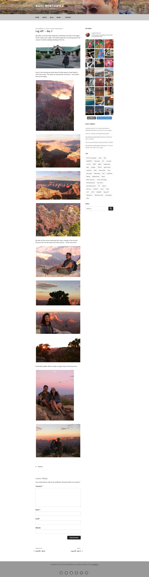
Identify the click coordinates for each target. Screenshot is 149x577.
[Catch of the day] (89, 91)
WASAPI (98, 192)
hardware (89, 170)
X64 (87, 198)
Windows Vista (99, 195)
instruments (102, 170)
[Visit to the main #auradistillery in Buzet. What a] (89, 72)
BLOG (51, 17)
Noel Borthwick (50, 6)
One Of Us (100, 182)
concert (88, 164)
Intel (109, 170)
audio (99, 158)
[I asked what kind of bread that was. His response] (109, 91)
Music (103, 176)
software (95, 189)
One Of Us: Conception (105, 130)
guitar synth (107, 167)
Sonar (102, 189)
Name (38, 510)
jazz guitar (89, 173)
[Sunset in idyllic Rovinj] (99, 72)
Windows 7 (89, 195)
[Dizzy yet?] (109, 72)
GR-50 (100, 167)
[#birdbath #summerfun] (109, 53)
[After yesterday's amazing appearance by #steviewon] (89, 53)
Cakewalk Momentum (103, 133)
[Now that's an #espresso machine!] (109, 81)
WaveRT (106, 192)
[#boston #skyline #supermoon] (109, 101)
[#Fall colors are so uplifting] (109, 43)
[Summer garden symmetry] (99, 43)
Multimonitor (95, 176)
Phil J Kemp (88, 142)
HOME (37, 17)
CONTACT (68, 17)
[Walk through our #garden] (89, 43)
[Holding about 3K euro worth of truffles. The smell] (89, 62)
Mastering (97, 173)
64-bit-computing (91, 158)
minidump (109, 173)
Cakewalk (97, 161)
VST (87, 192)
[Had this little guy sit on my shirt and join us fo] (99, 53)
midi (103, 173)
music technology (102, 179)
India (95, 170)
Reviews (88, 189)
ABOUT (44, 17)
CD (103, 161)
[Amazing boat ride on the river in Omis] (89, 101)
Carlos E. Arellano (90, 133)
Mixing (88, 176)
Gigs (87, 167)
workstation (108, 195)
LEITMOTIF (95, 564)
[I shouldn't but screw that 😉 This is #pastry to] (99, 101)
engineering (107, 164)
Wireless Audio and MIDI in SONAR (103, 142)
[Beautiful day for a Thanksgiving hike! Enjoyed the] (109, 110)
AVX (105, 158)
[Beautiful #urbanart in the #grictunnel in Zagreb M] (109, 62)
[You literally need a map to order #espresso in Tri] (99, 81)
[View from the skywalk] (89, 81)
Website (38, 528)
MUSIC (59, 17)
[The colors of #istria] (99, 62)
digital (99, 164)
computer (108, 161)
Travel (40, 466)
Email (38, 519)
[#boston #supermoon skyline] (89, 110)
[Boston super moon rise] (99, 110)
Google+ (93, 167)
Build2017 (89, 161)
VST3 (92, 192)
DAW (94, 164)
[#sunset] (99, 91)
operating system (91, 186)
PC (99, 186)
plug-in (104, 186)
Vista (107, 189)
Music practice (90, 179)
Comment (39, 486)
